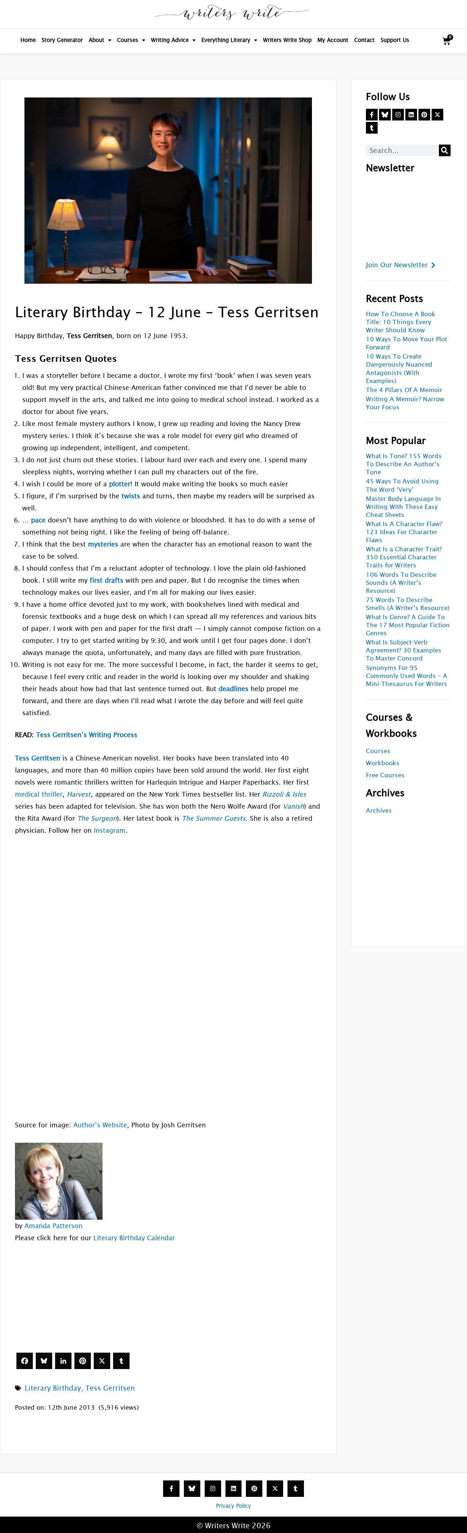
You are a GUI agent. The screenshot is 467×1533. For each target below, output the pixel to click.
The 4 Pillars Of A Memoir (404, 390)
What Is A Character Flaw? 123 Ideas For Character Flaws (404, 532)
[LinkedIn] (63, 1361)
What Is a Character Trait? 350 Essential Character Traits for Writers (404, 557)
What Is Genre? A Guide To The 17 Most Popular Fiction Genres (408, 625)
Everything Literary (225, 40)
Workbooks (383, 763)
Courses (127, 40)
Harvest (78, 794)
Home (28, 40)
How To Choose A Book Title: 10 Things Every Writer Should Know (400, 322)
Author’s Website (100, 1125)
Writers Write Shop (287, 40)
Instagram (110, 830)
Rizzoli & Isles (284, 794)
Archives (379, 810)
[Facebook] (24, 1361)
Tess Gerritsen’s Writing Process (86, 735)
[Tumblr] (121, 1361)
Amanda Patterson (53, 1226)
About (96, 40)
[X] (102, 1361)
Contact (364, 40)
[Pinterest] (82, 1361)
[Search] (445, 150)
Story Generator (62, 40)
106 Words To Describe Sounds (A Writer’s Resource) (401, 582)
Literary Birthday (53, 1388)
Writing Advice (170, 40)
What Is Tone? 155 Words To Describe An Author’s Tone (404, 464)
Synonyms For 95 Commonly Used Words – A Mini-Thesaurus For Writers (406, 675)
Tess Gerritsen (110, 1388)
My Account (332, 40)
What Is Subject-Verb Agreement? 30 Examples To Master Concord (403, 650)
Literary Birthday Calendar (134, 1238)
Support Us (395, 40)
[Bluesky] (44, 1361)
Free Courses (385, 775)
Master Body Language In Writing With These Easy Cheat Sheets (403, 506)
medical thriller (38, 794)
